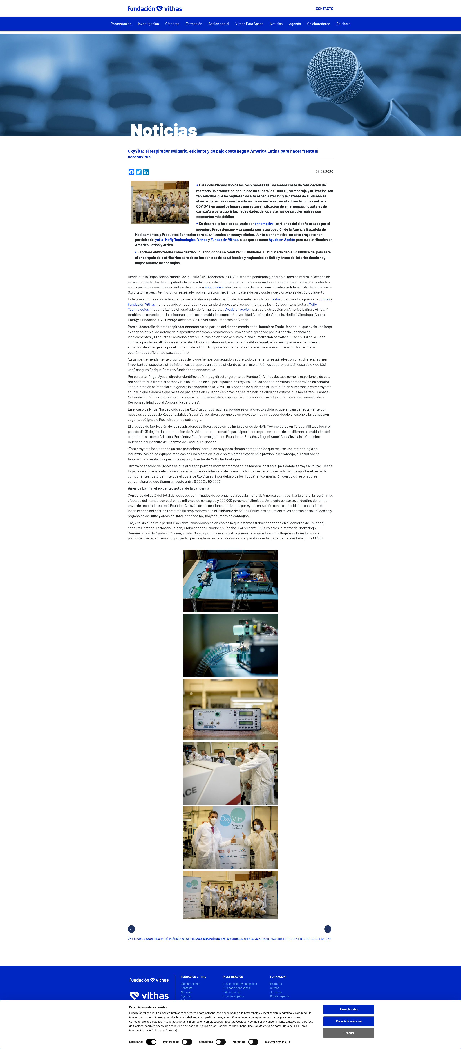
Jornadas (276, 992)
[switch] (187, 1042)
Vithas (325, 299)
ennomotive (214, 287)
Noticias (276, 23)
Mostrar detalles (275, 1041)
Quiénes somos (190, 983)
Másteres (276, 983)
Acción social (219, 23)
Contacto (324, 8)
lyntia (275, 299)
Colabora (343, 23)
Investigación (148, 23)
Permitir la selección (349, 1021)
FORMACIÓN (278, 976)
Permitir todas (349, 1009)
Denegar (349, 1032)
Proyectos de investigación (240, 983)
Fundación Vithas (141, 304)
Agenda (295, 23)
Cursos (274, 987)
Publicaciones (231, 992)
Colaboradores (318, 23)
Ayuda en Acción (238, 309)
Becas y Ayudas (279, 996)
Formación (194, 23)
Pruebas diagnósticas (236, 987)
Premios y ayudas (233, 996)
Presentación (121, 23)
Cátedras (172, 23)
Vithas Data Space (249, 23)
